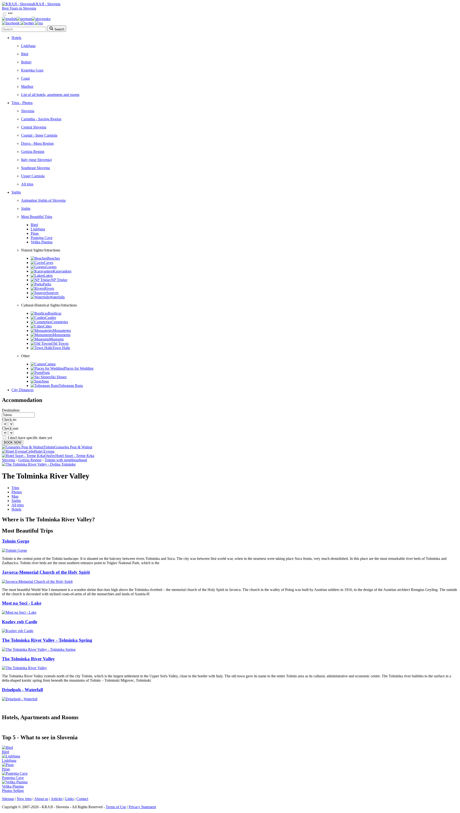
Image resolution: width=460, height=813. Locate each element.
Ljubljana (28, 46)
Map (15, 496)
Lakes (48, 275)
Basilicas (54, 313)
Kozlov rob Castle (19, 621)
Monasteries (62, 331)
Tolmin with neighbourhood (66, 460)
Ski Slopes (59, 377)
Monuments (61, 335)
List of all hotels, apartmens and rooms (50, 95)
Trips (15, 488)
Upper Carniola (33, 176)
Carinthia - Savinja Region (41, 119)
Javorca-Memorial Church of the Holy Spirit (46, 572)
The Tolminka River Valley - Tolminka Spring (47, 640)
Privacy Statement (142, 807)
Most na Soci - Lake (21, 603)
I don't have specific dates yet (30, 438)
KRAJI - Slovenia (46, 4)
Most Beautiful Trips (36, 217)
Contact (82, 799)
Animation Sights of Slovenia (43, 200)
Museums (56, 339)
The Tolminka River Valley (28, 658)
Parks (47, 284)
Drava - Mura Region (37, 143)
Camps (50, 364)
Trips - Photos (22, 103)
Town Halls (61, 348)
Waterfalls (57, 297)
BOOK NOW (12, 442)
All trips (27, 184)
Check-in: (9, 420)
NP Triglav (59, 280)
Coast (25, 78)
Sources (52, 293)
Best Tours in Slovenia (19, 8)
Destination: (11, 410)
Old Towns (60, 343)
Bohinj (26, 62)
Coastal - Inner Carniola (39, 135)
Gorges (51, 267)
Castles (50, 318)
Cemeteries (59, 322)
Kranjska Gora (32, 70)
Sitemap (8, 799)
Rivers (49, 288)
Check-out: (10, 428)
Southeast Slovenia (35, 168)
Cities (47, 326)
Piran (35, 233)
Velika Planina (41, 242)
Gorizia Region (32, 152)
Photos (17, 492)
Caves (48, 263)
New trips (24, 799)
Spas (45, 381)
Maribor (27, 86)
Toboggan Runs (71, 386)
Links (69, 799)
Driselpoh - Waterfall (22, 689)
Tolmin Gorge (15, 541)
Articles (57, 799)
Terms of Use (116, 807)
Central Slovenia (33, 127)
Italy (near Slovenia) (36, 160)
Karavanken (62, 271)
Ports (46, 373)
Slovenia (27, 111)
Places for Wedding (78, 368)
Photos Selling (13, 791)
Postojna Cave (41, 238)
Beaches (53, 258)
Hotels (16, 38)
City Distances (23, 390)
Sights (16, 192)
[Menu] (10, 14)
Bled (24, 54)
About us (41, 799)
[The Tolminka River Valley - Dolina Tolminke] (39, 464)
